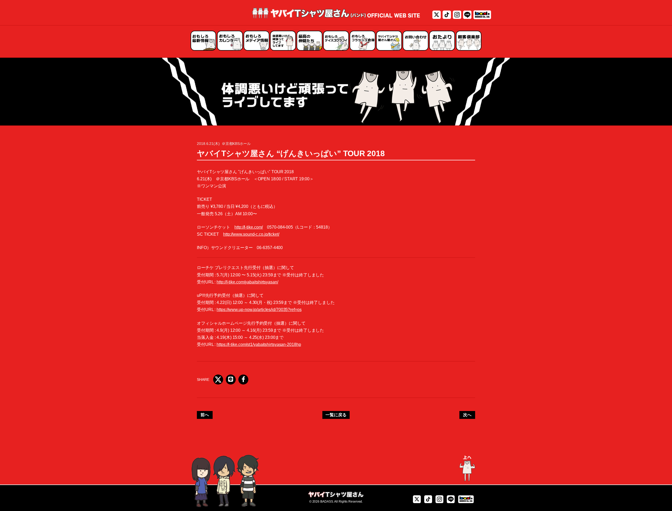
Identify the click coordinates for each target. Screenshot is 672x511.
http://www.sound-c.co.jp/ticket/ (251, 234)
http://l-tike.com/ (248, 227)
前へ (205, 415)
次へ (467, 415)
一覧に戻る (336, 415)
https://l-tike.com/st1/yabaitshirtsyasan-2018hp (259, 344)
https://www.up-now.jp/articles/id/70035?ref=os (259, 309)
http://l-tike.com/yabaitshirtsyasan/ (247, 282)
